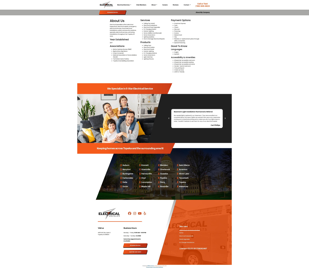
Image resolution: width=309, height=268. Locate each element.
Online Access (150, 265)
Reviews (175, 5)
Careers (165, 5)
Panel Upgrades (184, 239)
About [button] (153, 5)
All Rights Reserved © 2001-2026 (160, 265)
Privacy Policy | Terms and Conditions (154, 267)
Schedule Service (112, 12)
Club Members (141, 5)
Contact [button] (187, 5)
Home (181, 233)
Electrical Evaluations (186, 236)
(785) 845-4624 (202, 5)
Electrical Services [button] (123, 5)
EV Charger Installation (186, 242)
